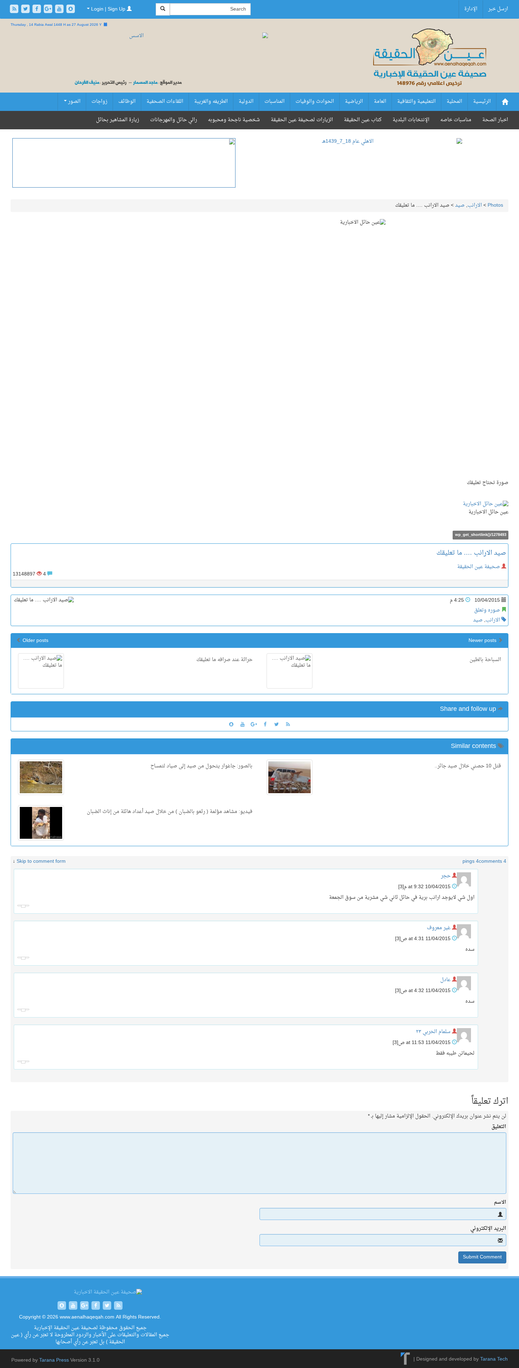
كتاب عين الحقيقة (363, 120)
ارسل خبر (498, 9)
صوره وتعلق (487, 610)
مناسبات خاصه (455, 120)
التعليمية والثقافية (416, 101)
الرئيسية (482, 101)
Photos (495, 205)
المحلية (454, 101)
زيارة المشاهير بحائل (117, 120)
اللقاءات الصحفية (165, 101)
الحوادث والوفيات (315, 101)
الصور (73, 101)
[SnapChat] (71, 9)
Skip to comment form (41, 861)
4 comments (492, 861)
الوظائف (127, 101)
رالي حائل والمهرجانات (173, 120)
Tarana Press (54, 1360)
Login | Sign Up (108, 9)
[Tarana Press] (405, 1359)
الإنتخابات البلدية (411, 120)
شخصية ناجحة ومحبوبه (234, 120)
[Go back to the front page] (429, 65)
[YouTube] (60, 9)
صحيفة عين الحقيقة (478, 567)
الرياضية (354, 101)
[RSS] (14, 9)
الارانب (474, 205)
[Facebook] (37, 9)
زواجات (99, 101)
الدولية (246, 101)
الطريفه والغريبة (211, 101)
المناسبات (274, 101)
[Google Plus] (48, 9)
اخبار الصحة (495, 120)
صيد (460, 205)
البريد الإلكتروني (488, 1228)
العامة (380, 101)
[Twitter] (26, 9)
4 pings (471, 861)
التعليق (498, 1127)
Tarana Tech (494, 1359)
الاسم (500, 1202)
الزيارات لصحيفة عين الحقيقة (302, 120)
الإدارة (470, 9)
